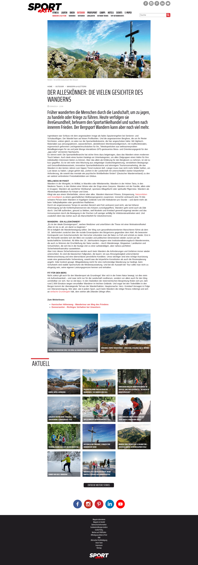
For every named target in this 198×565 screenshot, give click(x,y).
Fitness (55, 12)
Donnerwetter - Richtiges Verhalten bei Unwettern (76, 307)
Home (49, 86)
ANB (99, 537)
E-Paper (128, 12)
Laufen (64, 12)
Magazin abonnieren (99, 519)
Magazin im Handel (99, 522)
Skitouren (81, 15)
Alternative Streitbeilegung (99, 540)
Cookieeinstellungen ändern (99, 527)
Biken (72, 12)
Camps (102, 12)
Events (119, 12)
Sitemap (99, 547)
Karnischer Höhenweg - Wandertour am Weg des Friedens (80, 304)
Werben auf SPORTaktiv (99, 532)
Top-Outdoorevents (117, 15)
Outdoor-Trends (102, 15)
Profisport (92, 12)
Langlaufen (91, 15)
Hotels (111, 12)
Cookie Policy (99, 529)
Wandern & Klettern (59, 15)
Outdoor (81, 12)
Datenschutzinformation (99, 524)
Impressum (99, 545)
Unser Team (99, 542)
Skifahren (72, 15)
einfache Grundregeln (60, 291)
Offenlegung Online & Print (99, 535)
